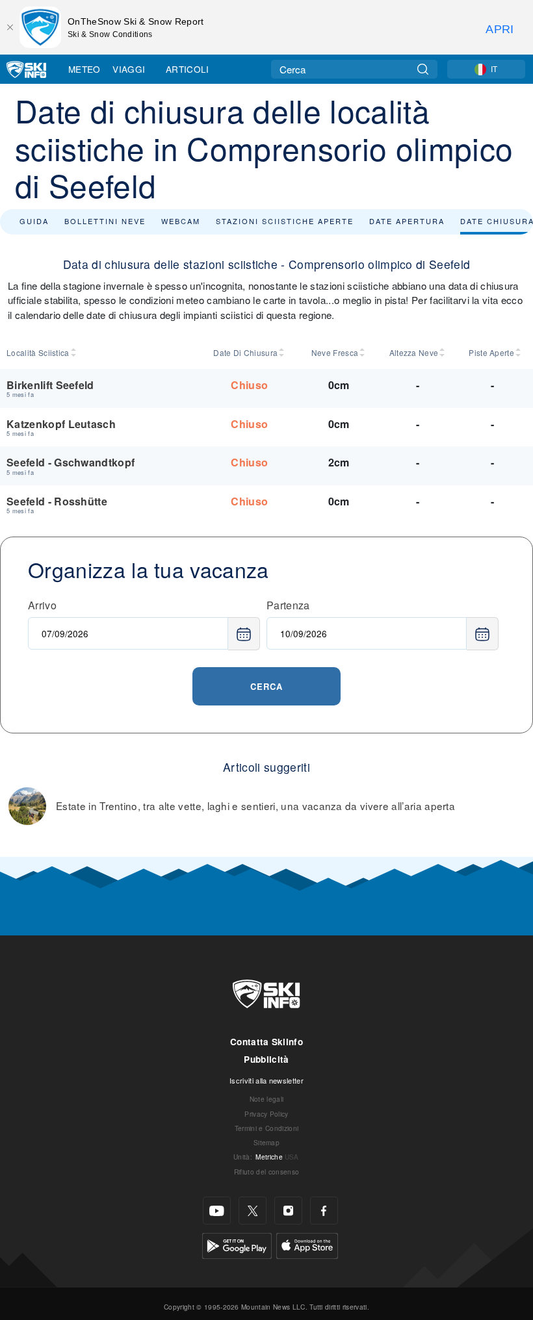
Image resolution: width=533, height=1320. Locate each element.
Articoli (187, 68)
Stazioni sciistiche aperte (285, 221)
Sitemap (267, 1142)
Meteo (84, 68)
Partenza (288, 605)
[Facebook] (324, 1211)
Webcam (180, 221)
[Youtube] (217, 1211)
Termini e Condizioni (266, 1128)
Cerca (266, 686)
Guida (34, 221)
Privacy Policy (266, 1114)
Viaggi (128, 68)
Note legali (267, 1099)
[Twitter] (252, 1211)
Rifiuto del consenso (266, 1171)
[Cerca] (422, 69)
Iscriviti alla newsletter (266, 1080)
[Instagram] (288, 1211)
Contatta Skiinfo (266, 1041)
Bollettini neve (105, 221)
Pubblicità (266, 1059)
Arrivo (42, 605)
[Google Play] (237, 1244)
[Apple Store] (307, 1244)
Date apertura (407, 221)
